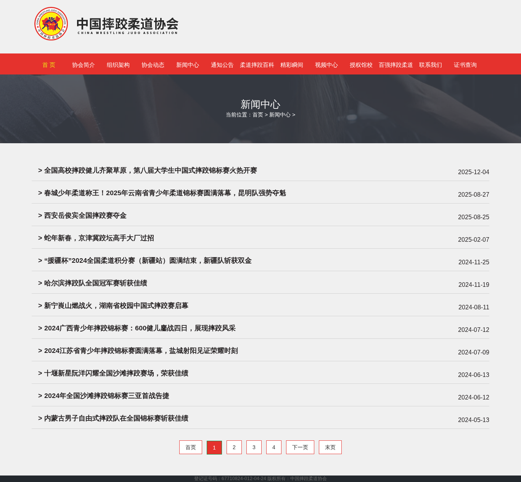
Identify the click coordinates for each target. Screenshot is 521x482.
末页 (330, 447)
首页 (257, 115)
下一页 (300, 447)
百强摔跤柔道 (396, 64)
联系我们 (430, 64)
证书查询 (465, 64)
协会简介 (83, 64)
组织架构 (118, 64)
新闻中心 (187, 64)
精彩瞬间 (291, 64)
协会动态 (153, 64)
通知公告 (222, 64)
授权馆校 (361, 64)
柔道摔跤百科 (257, 64)
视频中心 (326, 64)
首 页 (48, 64)
